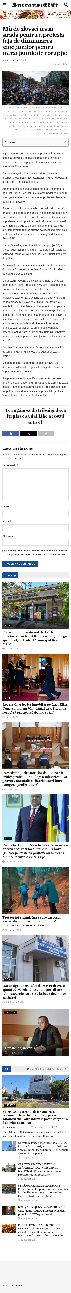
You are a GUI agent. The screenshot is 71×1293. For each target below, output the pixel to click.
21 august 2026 (28, 1157)
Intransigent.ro (18, 1285)
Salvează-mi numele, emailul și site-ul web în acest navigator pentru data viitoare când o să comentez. (36, 552)
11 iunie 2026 (11, 648)
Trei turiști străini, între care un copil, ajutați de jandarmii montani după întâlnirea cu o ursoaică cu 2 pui (31, 921)
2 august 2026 (15, 1052)
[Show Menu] (4, 5)
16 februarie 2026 (14, 1002)
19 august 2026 (28, 1179)
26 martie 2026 (13, 861)
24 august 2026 (41, 1127)
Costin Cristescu (14, 1127)
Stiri (24, 60)
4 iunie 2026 (11, 717)
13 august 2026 (28, 1240)
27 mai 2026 (11, 789)
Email (6, 521)
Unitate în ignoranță (20, 1048)
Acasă (5, 60)
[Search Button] (66, 5)
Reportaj (61, 1069)
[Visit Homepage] (35, 5)
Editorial (10, 1012)
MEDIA (15, 60)
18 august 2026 (28, 1200)
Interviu (50, 1069)
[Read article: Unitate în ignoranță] (35, 1032)
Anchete (39, 1069)
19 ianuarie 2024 (60, 64)
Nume (7, 506)
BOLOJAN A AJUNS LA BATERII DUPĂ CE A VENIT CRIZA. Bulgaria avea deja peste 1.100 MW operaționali (41, 1211)
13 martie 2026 (13, 930)
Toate (30, 1069)
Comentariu (10, 465)
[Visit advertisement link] (35, 14)
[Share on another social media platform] (46, 433)
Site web (7, 536)
